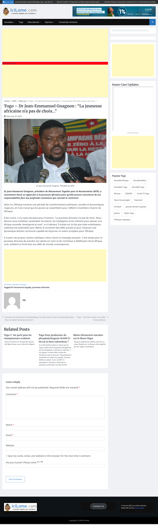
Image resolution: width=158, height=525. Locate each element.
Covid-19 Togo (143, 193)
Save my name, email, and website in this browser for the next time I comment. (49, 455)
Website (10, 445)
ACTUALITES (8, 284)
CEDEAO (128, 193)
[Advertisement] (55, 44)
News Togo (129, 213)
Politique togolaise (122, 219)
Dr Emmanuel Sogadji (21, 287)
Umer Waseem (139, 508)
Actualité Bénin (139, 180)
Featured (15, 284)
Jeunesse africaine (41, 287)
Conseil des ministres (68, 22)
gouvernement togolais (136, 206)
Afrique (117, 193)
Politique (22, 284)
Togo (21, 22)
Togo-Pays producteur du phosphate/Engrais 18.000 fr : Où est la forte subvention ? (55, 338)
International (33, 22)
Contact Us (98, 506)
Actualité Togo (138, 187)
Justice (117, 213)
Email (9, 435)
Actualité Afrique (121, 180)
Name (10, 424)
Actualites (8, 22)
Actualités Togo (120, 187)
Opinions (49, 22)
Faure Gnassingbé (122, 200)
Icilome (86, 520)
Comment (12, 394)
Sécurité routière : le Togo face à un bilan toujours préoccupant (69, 2)
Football (117, 206)
